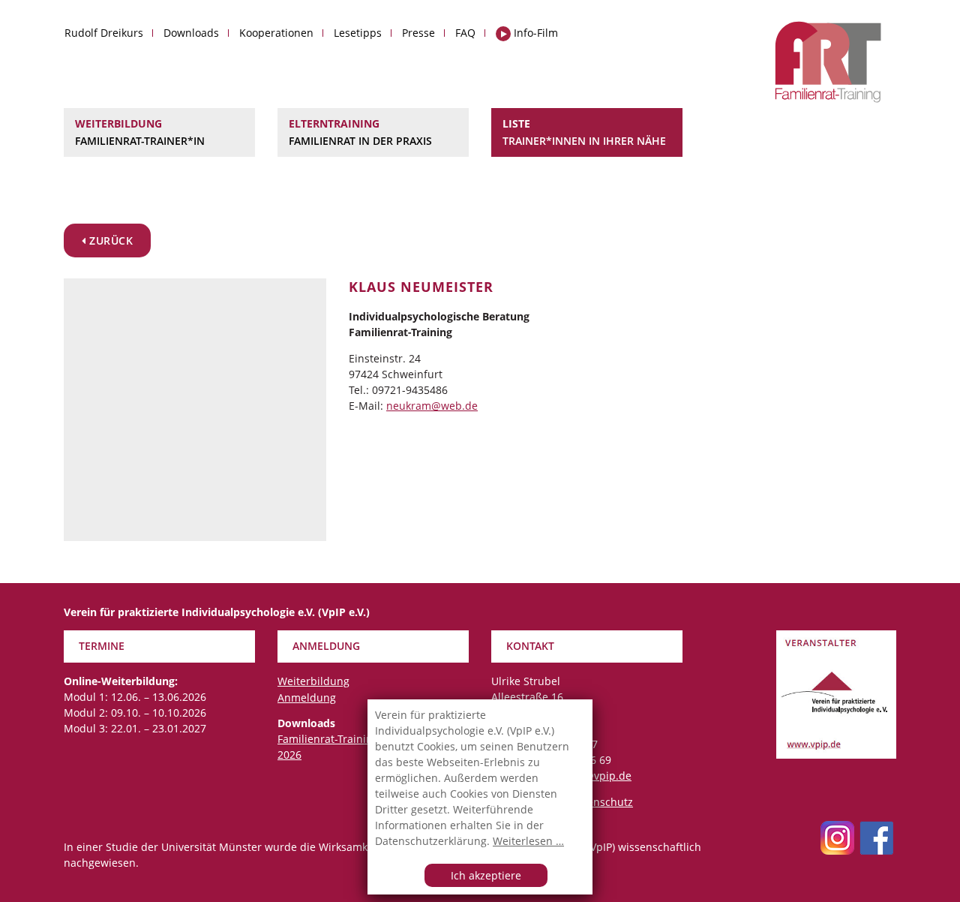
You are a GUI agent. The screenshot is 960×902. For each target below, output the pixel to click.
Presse (418, 33)
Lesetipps (358, 33)
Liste (584, 131)
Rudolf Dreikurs (103, 33)
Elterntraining (360, 131)
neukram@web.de (432, 405)
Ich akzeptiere (486, 875)
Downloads (191, 33)
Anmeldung (307, 697)
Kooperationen (276, 33)
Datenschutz (601, 802)
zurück (110, 240)
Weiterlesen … (528, 841)
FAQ (465, 33)
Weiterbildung (140, 131)
